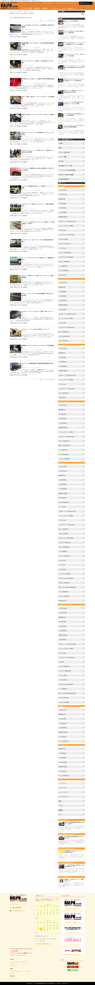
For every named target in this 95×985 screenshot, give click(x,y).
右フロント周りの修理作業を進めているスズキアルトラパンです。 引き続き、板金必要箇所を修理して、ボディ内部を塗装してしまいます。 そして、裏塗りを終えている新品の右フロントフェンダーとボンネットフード (32, 105)
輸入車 (63, 8)
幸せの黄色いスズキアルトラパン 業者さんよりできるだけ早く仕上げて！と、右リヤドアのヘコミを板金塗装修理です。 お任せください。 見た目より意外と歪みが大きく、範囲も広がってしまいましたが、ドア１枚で (32, 283)
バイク (59, 814)
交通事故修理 (37, 8)
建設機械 (60, 810)
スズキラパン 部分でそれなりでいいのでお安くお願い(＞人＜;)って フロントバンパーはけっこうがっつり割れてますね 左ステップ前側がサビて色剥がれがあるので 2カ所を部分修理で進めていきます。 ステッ (32, 158)
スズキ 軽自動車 (30, 13)
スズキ (21, 13)
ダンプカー (60, 805)
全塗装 (59, 147)
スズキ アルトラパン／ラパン (28, 11)
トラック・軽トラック (63, 796)
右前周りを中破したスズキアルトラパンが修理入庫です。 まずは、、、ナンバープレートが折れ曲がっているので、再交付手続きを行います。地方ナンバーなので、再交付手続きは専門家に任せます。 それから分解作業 (32, 122)
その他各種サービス (71, 8)
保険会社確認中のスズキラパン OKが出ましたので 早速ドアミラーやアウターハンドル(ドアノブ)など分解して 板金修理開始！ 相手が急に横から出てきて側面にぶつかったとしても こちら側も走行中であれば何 (32, 353)
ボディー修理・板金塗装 (26, 8)
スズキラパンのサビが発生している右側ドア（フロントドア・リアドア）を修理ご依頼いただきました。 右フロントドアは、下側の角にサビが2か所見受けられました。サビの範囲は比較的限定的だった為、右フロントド (32, 33)
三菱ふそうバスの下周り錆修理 (71, 21)
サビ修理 (25, 29)
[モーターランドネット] (72, 967)
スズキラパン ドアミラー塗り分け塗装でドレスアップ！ (35, 329)
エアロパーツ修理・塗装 (63, 152)
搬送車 (59, 801)
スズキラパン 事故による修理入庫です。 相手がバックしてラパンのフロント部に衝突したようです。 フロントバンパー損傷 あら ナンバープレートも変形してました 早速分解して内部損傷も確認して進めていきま (32, 194)
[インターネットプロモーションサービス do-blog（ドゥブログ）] (72, 970)
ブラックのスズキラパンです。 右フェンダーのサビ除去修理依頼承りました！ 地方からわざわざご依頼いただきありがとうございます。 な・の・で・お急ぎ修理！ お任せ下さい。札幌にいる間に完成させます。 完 (32, 301)
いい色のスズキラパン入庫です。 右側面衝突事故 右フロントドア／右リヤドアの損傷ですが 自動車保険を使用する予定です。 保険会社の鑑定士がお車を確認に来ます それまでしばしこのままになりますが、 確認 (32, 371)
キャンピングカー (62, 787)
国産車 (18, 13)
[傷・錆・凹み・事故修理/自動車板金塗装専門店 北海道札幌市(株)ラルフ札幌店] (9, 5)
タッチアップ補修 (62, 156)
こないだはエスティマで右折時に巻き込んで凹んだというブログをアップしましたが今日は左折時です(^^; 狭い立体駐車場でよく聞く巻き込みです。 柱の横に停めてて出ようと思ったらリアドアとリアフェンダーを (32, 176)
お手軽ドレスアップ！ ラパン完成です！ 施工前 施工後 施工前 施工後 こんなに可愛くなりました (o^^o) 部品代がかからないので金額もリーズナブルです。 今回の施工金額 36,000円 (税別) (32, 319)
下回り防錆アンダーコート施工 (65, 165)
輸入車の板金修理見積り (63, 179)
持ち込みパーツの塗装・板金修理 (65, 174)
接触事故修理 (37, 47)
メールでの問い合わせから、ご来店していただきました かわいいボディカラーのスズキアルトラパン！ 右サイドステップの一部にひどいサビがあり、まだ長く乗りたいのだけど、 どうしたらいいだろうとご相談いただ (32, 266)
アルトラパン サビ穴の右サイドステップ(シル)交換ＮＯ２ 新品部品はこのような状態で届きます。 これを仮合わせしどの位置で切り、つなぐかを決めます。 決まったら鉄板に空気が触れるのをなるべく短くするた (32, 230)
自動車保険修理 (38, 83)
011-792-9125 (16, 907)
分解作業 (36, 244)
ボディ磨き (60, 161)
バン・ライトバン (62, 783)
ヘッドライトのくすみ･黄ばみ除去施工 (67, 170)
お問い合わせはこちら (86, 3)
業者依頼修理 (45, 8)
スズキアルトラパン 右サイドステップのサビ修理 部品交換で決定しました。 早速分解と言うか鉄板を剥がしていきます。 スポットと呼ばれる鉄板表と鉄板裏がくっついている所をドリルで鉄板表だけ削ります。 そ (32, 248)
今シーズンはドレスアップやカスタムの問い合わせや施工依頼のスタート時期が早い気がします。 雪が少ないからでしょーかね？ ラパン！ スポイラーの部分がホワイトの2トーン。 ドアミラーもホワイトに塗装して (37, 335)
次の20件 (50, 20)
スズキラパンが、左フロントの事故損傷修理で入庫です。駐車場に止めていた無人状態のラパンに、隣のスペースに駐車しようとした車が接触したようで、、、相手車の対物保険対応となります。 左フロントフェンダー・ (32, 87)
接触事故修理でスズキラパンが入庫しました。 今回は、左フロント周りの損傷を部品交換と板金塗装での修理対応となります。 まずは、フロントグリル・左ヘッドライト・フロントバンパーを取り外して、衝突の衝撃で (32, 51)
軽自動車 (25, 13)
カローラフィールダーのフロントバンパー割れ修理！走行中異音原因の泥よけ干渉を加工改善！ (74, 67)
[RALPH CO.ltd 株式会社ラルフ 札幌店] (72, 964)
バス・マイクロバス (62, 792)
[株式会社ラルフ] (18, 898)
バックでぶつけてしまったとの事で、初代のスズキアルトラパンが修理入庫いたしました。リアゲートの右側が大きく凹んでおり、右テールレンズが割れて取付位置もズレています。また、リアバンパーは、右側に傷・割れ (32, 140)
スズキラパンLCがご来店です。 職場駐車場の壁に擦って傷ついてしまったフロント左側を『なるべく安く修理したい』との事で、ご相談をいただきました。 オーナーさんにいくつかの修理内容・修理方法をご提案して (32, 69)
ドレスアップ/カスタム (55, 8)
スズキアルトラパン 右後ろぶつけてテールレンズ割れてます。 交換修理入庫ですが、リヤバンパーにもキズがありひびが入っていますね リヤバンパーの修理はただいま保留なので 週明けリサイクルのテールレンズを (32, 212)
